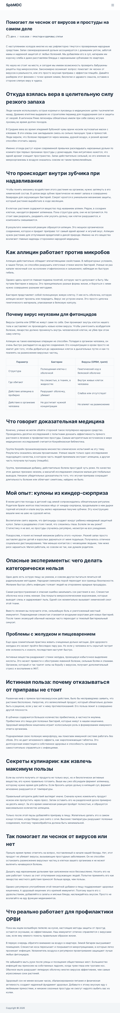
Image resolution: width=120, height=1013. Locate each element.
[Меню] (112, 5)
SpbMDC (14, 5)
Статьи (59, 37)
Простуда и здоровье (44, 37)
